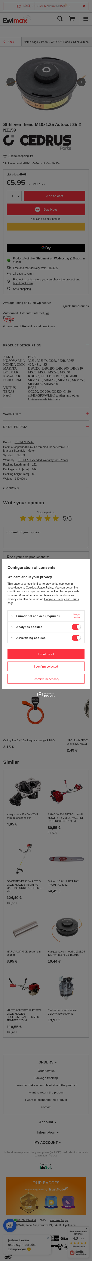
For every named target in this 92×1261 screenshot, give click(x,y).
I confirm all (46, 654)
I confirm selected (46, 666)
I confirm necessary (46, 678)
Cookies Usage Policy (39, 587)
